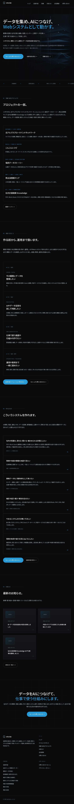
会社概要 (56, 3)
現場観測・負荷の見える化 (10, 774)
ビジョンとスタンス (44, 743)
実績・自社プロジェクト (45, 746)
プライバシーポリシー (44, 768)
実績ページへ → (10, 207)
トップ (29, 3)
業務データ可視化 (8, 771)
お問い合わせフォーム (45, 765)
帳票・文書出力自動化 (9, 777)
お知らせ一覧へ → (10, 665)
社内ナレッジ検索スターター (10, 768)
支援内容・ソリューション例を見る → (15, 382)
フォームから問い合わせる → (13, 56)
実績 (42, 3)
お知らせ (49, 3)
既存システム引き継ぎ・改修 (10, 780)
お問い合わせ (66, 3)
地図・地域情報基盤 (8, 784)
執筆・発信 (6, 790)
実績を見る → (46, 56)
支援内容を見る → (32, 56)
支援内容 (35, 3)
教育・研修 (6, 787)
